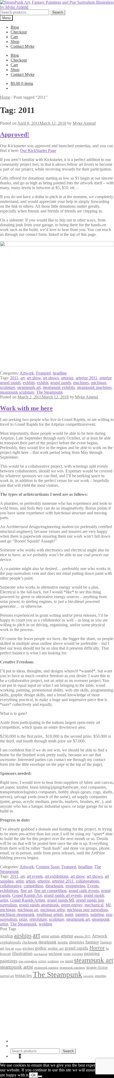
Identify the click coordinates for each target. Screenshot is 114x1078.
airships (23, 935)
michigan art (27, 909)
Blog (15, 27)
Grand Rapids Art (27, 895)
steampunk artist (16, 967)
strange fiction (97, 967)
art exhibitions (56, 876)
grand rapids (60, 382)
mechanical (94, 905)
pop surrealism (28, 961)
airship (6, 935)
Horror (97, 948)
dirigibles (76, 942)
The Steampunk (49, 392)
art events (35, 876)
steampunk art (29, 387)
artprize (67, 378)
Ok (33, 1075)
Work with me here (26, 408)
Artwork (27, 373)
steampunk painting (46, 968)
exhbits (29, 382)
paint (69, 914)
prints (42, 961)
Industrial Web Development (83, 1032)
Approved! (14, 134)
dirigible (63, 942)
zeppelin (88, 976)
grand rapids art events (63, 895)
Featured (43, 373)
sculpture (7, 387)
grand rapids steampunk (39, 905)
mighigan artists (50, 914)
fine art (26, 890)
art (22, 378)
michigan (98, 382)
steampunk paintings (72, 968)
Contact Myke (22, 46)
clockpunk (29, 942)
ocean (67, 954)
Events (93, 886)
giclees (28, 948)
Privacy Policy (23, 985)
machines (81, 382)
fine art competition (50, 890)
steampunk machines (94, 387)
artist (20, 881)
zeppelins (100, 976)
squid (69, 961)
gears (18, 948)
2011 (14, 378)
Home (5, 97)
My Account (21, 1041)
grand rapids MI (60, 900)
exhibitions (9, 890)
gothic (41, 948)
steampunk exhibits (59, 387)
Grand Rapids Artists (27, 900)
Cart (14, 36)
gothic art (56, 948)
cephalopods (10, 942)
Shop (15, 41)
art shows (51, 378)
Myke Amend (84, 123)
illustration (22, 953)
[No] (40, 1076)
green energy (71, 905)
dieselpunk (54, 886)
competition (33, 886)
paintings (8, 960)
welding (45, 924)
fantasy (92, 942)
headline (60, 373)
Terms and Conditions (29, 990)
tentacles (23, 975)
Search (57, 12)
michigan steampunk (17, 914)
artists (30, 881)
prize (23, 919)
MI (108, 905)
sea (62, 961)
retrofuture (38, 919)
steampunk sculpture (17, 392)
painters (81, 914)
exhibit (42, 382)
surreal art (7, 976)
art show (34, 378)
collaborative (10, 886)
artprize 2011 (86, 378)
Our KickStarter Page (38, 150)
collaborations (87, 881)
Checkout (19, 32)
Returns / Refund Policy (31, 995)
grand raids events (84, 890)
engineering (75, 886)
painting (97, 914)
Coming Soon (47, 866)
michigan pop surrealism (87, 909)
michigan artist (52, 909)
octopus (77, 954)
